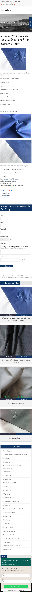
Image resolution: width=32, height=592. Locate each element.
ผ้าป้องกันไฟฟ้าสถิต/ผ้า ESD (11, 545)
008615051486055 (8, 5)
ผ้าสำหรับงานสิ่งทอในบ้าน (10, 538)
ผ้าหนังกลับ (6, 523)
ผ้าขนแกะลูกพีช (7, 535)
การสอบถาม (24, 315)
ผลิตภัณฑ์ (6, 549)
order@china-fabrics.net (22, 5)
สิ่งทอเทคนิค (6, 542)
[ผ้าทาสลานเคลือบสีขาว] (16, 432)
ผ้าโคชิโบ (5, 479)
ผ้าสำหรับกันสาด (7, 451)
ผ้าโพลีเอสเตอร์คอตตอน (9, 501)
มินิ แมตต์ (5, 486)
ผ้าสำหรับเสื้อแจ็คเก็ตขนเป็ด (11, 466)
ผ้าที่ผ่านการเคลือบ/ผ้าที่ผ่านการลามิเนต (14, 454)
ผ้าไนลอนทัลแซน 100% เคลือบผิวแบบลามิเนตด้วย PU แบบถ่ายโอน (24, 277)
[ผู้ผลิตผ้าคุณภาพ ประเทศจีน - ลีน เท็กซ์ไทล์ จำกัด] (6, 12)
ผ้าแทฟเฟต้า (6, 527)
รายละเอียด (8, 315)
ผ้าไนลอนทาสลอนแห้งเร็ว (16, 403)
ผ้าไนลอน (6, 471)
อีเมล (3, 579)
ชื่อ (3, 573)
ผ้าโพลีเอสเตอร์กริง (8, 512)
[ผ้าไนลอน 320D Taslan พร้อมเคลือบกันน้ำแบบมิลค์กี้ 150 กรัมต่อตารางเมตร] (16, 313)
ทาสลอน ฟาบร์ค (27, 24)
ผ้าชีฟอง (5, 458)
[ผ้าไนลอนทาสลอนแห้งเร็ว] (16, 397)
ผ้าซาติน (5, 520)
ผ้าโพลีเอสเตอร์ (8, 468)
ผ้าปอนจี (5, 505)
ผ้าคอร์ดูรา (6, 462)
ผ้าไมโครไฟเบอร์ (8, 483)
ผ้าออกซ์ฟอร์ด (7, 498)
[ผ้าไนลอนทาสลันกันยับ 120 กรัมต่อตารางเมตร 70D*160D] (16, 355)
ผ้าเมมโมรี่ (6, 490)
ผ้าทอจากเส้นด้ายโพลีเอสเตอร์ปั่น (12, 509)
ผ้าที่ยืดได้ (6, 516)
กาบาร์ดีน (5, 475)
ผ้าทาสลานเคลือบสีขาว (16, 438)
